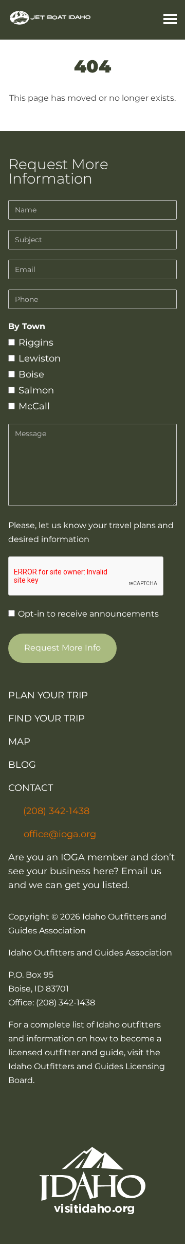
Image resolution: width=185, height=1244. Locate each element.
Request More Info (62, 648)
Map (19, 741)
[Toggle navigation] (166, 20)
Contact (30, 788)
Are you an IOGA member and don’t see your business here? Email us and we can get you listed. (91, 871)
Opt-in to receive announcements (87, 614)
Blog (22, 764)
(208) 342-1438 (56, 811)
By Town (26, 326)
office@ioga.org (60, 834)
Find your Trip (46, 718)
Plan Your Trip (48, 695)
